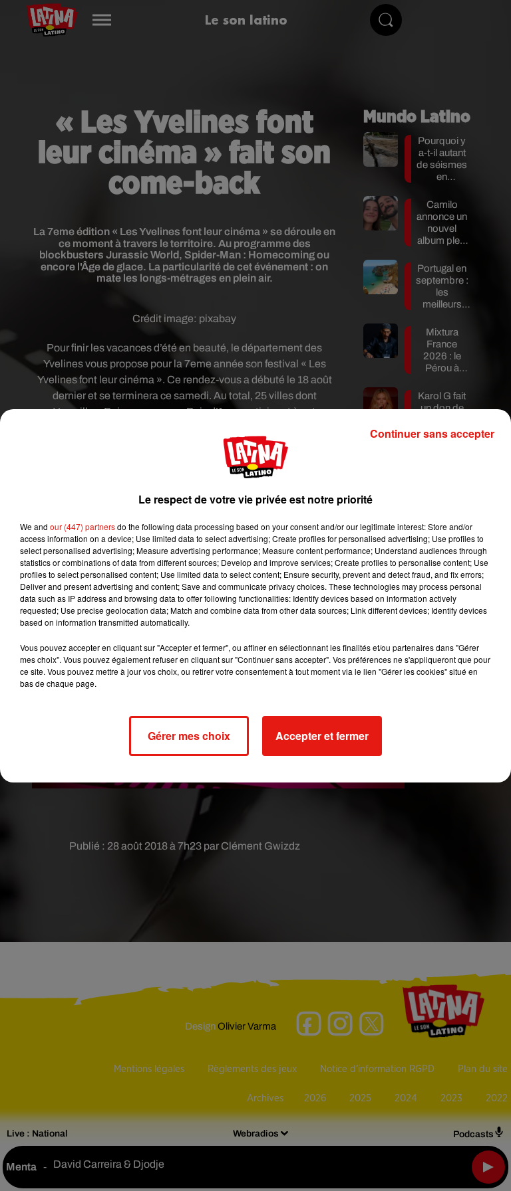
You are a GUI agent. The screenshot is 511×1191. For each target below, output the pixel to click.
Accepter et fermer (322, 735)
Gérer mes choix (189, 735)
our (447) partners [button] (82, 526)
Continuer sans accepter (432, 433)
